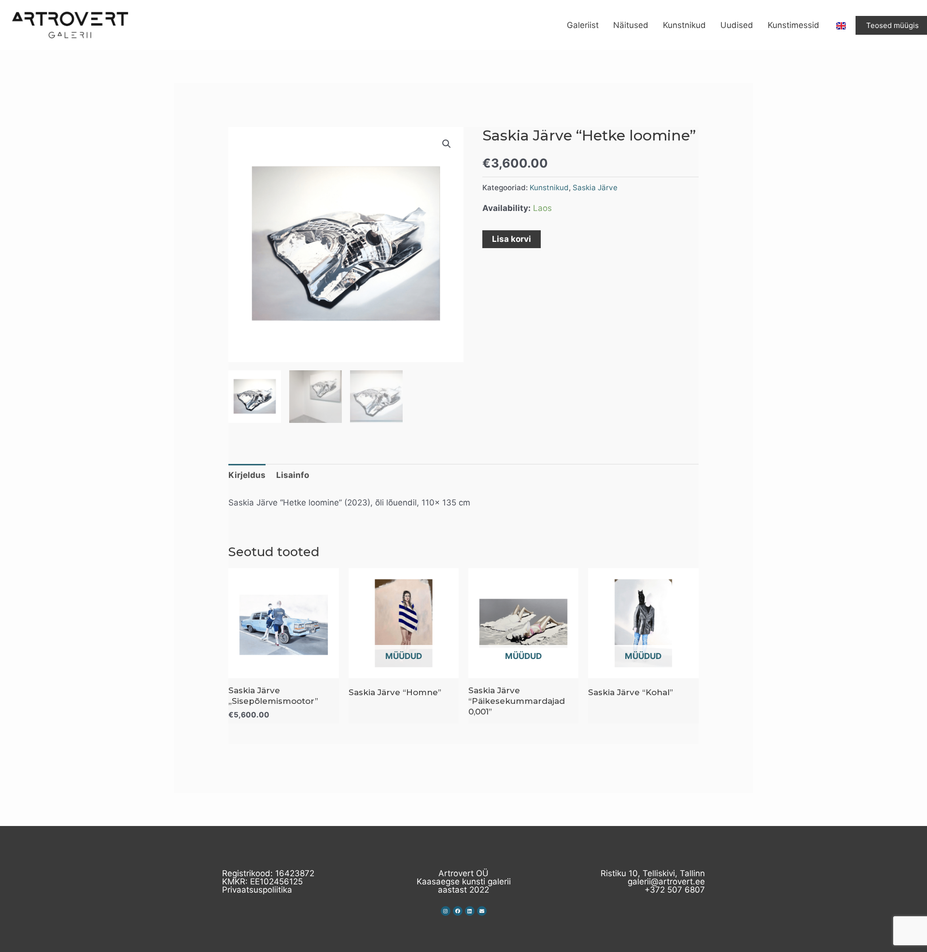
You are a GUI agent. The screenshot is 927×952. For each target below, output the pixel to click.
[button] (446, 144)
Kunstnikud (684, 25)
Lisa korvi (511, 239)
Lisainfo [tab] (292, 475)
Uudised (736, 25)
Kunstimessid (793, 25)
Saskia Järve (595, 187)
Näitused (630, 25)
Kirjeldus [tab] (247, 475)
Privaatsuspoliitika (257, 890)
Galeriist (583, 25)
